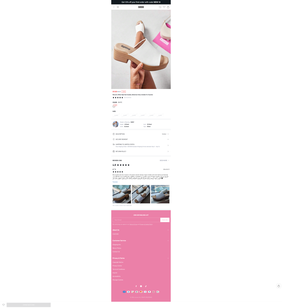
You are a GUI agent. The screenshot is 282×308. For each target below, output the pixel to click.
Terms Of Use (133, 224)
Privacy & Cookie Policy (146, 224)
